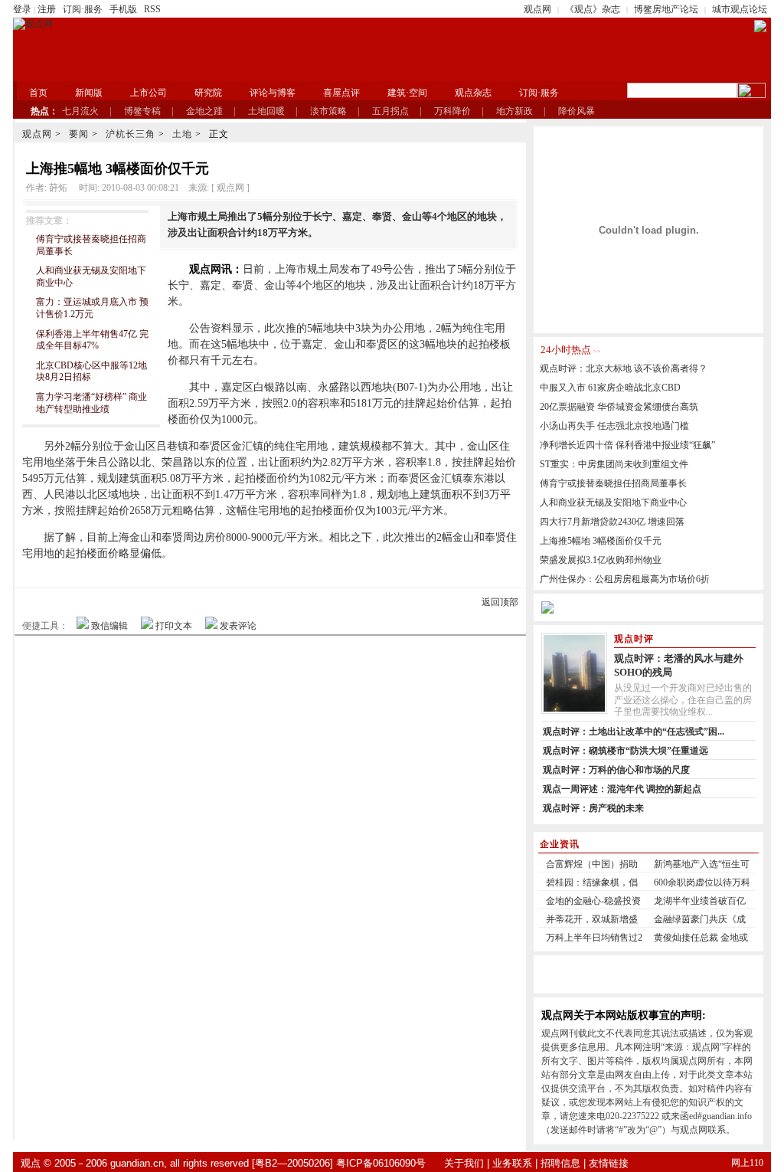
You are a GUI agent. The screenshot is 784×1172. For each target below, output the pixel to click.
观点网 (537, 9)
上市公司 (148, 92)
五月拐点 (390, 111)
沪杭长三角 (130, 134)
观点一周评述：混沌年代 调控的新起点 (622, 789)
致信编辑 (109, 625)
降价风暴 (576, 111)
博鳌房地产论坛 (666, 9)
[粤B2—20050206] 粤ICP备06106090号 (339, 1163)
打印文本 (173, 625)
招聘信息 (560, 1163)
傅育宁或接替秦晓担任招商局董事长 (613, 483)
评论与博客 (273, 92)
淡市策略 (328, 111)
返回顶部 (500, 602)
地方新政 (514, 111)
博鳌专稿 (142, 111)
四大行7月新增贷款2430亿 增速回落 (612, 521)
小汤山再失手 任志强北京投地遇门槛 (614, 426)
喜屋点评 (341, 92)
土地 (182, 134)
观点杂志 (473, 92)
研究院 (208, 92)
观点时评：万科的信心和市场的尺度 (616, 769)
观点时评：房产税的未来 (593, 808)
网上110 (747, 1162)
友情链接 (609, 1163)
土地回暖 (266, 111)
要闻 (79, 134)
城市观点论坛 (739, 9)
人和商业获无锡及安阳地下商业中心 (613, 502)
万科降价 (452, 111)
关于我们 (464, 1163)
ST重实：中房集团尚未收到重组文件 (614, 464)
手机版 (123, 9)
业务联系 (512, 1163)
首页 (38, 92)
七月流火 (80, 111)
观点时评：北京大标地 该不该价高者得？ (623, 368)
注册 (47, 9)
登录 (22, 9)
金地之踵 (204, 111)
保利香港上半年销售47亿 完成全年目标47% (92, 340)
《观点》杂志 (592, 9)
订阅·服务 (83, 9)
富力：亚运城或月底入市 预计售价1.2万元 (92, 307)
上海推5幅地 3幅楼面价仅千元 (601, 540)
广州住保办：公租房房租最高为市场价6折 (625, 579)
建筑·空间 (407, 92)
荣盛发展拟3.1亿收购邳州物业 (601, 560)
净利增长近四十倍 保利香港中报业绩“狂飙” (627, 445)
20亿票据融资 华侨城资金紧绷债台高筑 (619, 406)
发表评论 (238, 625)
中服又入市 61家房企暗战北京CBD (610, 387)
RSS (152, 9)
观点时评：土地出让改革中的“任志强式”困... (633, 731)
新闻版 (89, 92)
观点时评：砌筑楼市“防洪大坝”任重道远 (625, 750)
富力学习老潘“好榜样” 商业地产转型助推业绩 (91, 402)
